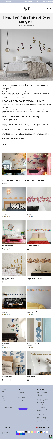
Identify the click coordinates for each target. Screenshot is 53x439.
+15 (9, 216)
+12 (34, 216)
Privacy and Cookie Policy (7, 407)
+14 (34, 314)
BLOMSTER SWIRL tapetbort (8, 311)
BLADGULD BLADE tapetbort (8, 278)
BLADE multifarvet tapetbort (33, 245)
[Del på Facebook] (5, 144)
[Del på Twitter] (9, 144)
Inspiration (4, 405)
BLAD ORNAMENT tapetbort (33, 212)
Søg (3, 396)
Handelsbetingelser (6, 402)
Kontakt (3, 398)
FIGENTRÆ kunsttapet (7, 376)
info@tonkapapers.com (25, 400)
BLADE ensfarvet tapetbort (7, 245)
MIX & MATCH (5, 1)
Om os (3, 400)
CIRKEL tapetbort (5, 212)
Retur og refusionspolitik (7, 394)
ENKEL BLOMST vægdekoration (8, 343)
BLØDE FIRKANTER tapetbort (33, 311)
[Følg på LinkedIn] (13, 427)
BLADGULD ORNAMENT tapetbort (34, 278)
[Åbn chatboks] (50, 436)
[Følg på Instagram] (6, 427)
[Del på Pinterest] (12, 144)
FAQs (3, 391)
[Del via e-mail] (15, 144)
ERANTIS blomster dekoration (33, 343)
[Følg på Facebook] (3, 427)
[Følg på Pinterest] (9, 427)
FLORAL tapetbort (31, 376)
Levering (4, 389)
